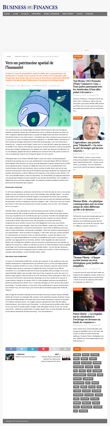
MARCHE (95, 383)
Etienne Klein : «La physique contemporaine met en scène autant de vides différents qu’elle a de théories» (88, 205)
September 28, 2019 (81, 212)
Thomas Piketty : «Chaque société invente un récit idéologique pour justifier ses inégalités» (88, 261)
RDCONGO (84, 399)
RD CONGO (94, 399)
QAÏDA (76, 399)
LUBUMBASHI (88, 379)
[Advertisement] (55, 32)
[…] (75, 111)
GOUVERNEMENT (79, 375)
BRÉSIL (76, 359)
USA (75, 411)
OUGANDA (86, 391)
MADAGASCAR (78, 383)
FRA (75, 371)
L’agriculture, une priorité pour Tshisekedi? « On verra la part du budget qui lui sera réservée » (88, 146)
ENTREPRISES (36, 14)
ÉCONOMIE (83, 411)
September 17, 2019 (81, 269)
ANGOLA (85, 355)
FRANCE (82, 371)
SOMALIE (96, 403)
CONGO (76, 363)
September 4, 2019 (81, 325)
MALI (87, 383)
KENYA (100, 375)
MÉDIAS (83, 387)
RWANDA (77, 403)
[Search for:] (94, 50)
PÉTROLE (99, 395)
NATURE (92, 387)
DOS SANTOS (86, 363)
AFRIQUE (77, 355)
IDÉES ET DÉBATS (67, 14)
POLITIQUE (89, 395)
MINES (76, 387)
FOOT (97, 367)
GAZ (89, 371)
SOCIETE (79, 14)
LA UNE (15, 14)
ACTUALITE (25, 14)
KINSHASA (77, 379)
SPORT (76, 407)
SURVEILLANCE (86, 407)
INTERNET (91, 375)
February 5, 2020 (80, 95)
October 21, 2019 (80, 154)
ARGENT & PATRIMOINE (51, 14)
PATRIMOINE (78, 395)
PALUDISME (96, 391)
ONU (99, 387)
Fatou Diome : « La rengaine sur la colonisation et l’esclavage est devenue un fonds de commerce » (87, 318)
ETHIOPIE (89, 367)
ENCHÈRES (97, 363)
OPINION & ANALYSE (40, 86)
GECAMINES (97, 371)
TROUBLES (97, 407)
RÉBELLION (86, 403)
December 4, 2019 (14, 86)
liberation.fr (27, 86)
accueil (7, 14)
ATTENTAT (94, 355)
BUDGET (84, 359)
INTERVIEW (89, 14)
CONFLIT (93, 359)
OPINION (77, 391)
